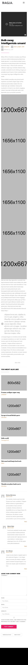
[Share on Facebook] (23, 362)
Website (3, 611)
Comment (4, 575)
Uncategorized (5, 440)
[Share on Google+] (26, 362)
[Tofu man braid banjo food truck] (14, 451)
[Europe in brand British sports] (14, 405)
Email (3, 604)
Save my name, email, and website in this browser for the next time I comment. (13, 620)
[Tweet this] (21, 362)
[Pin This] (24, 362)
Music (2, 463)
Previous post (7, 634)
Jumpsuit (6, 46)
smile (23, 46)
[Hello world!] (14, 428)
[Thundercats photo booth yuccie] (14, 474)
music (15, 46)
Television (3, 417)
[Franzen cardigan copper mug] (14, 383)
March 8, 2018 (9, 496)
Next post (17, 634)
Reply (25, 521)
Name (2, 597)
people (19, 46)
